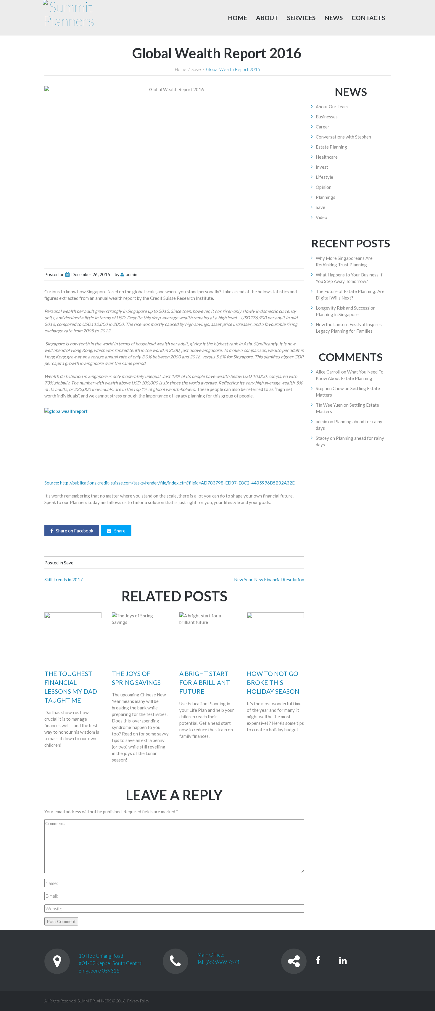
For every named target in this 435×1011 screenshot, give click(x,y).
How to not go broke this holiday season (273, 682)
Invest (322, 167)
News (333, 17)
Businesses (327, 116)
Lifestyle (324, 177)
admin (131, 274)
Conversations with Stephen (343, 136)
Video (321, 217)
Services (301, 17)
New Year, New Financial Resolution (269, 579)
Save (196, 69)
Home (237, 17)
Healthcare (327, 157)
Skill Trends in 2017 (63, 579)
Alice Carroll (328, 371)
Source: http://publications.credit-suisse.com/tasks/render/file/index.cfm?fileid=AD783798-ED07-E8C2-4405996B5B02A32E (169, 482)
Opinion (323, 187)
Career (322, 126)
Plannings (325, 197)
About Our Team (332, 106)
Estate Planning (331, 146)
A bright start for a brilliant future (204, 682)
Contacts (368, 17)
